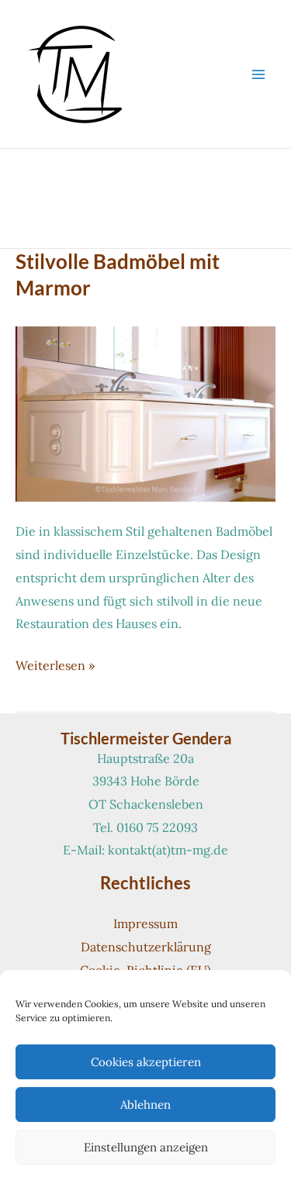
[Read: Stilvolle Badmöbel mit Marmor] (145, 412)
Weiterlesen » (55, 667)
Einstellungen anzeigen (146, 1147)
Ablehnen (145, 1104)
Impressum (145, 923)
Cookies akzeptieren (146, 1062)
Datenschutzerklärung (146, 946)
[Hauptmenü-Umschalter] (258, 74)
